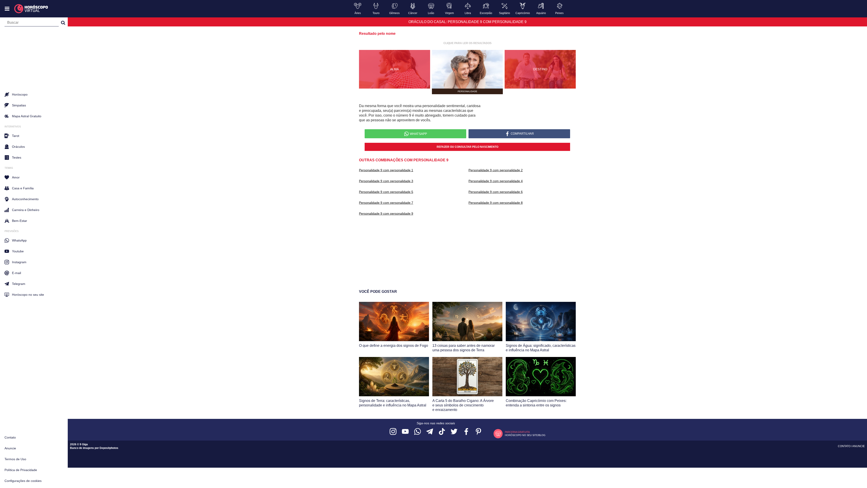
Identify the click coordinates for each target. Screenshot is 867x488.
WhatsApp (19, 240)
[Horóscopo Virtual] (31, 8)
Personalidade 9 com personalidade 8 (495, 202)
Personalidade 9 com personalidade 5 (386, 192)
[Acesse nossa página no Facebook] (466, 432)
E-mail (16, 273)
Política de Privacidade (21, 470)
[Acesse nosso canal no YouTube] (405, 432)
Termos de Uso (15, 459)
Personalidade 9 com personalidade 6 (495, 192)
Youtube (18, 251)
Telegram (18, 284)
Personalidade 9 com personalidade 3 (386, 181)
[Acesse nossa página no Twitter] (454, 432)
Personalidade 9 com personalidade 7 (386, 202)
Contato (10, 437)
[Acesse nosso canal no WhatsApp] (417, 432)
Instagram (19, 262)
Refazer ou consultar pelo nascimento (467, 146)
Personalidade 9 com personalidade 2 (495, 170)
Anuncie (10, 448)
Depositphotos (109, 448)
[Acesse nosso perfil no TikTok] (442, 432)
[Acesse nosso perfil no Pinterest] (478, 432)
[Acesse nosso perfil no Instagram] (393, 432)
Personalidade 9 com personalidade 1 (386, 170)
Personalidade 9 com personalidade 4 (495, 181)
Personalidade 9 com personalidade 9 (386, 213)
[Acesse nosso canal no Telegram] (430, 432)
